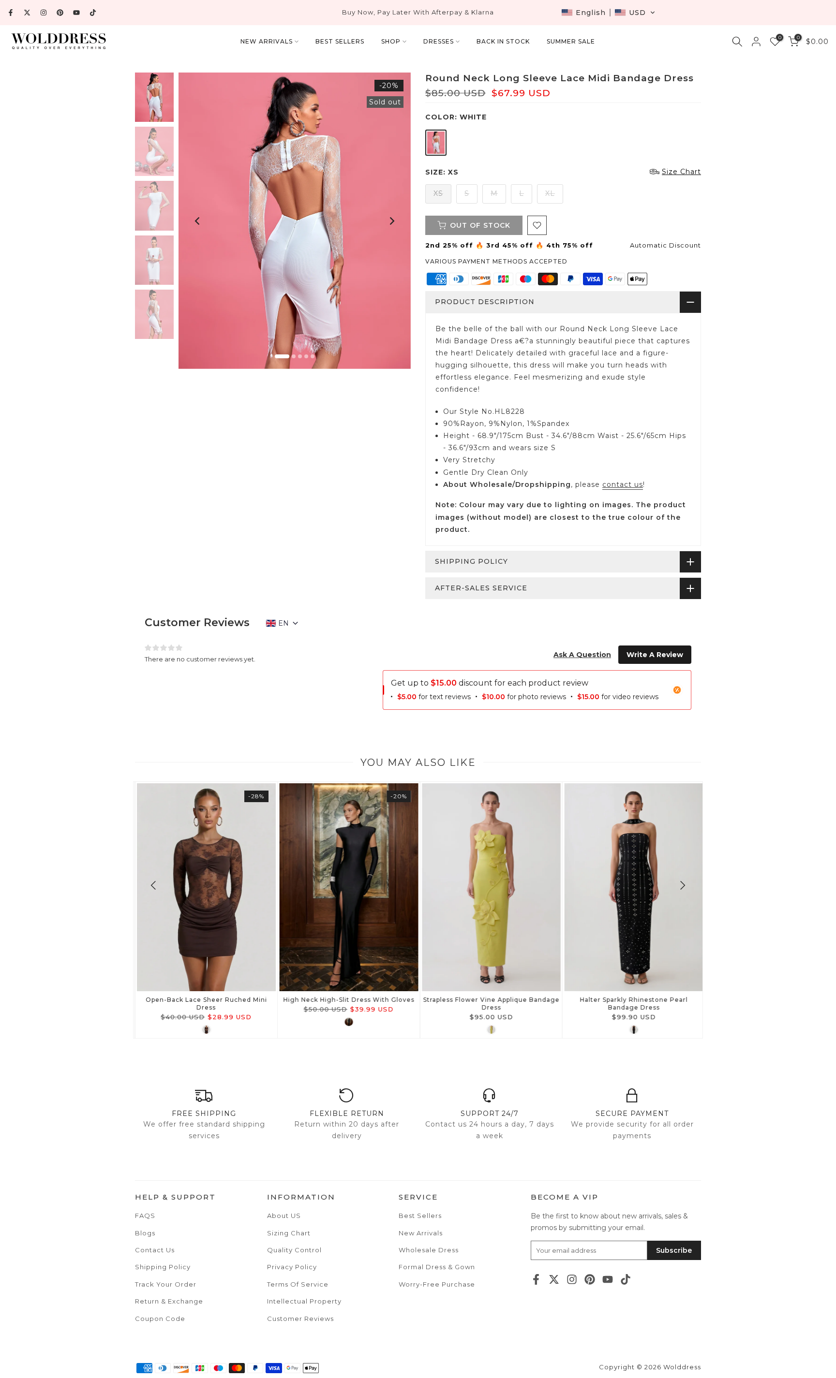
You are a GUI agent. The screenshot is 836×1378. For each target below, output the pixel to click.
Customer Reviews (300, 1318)
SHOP (391, 41)
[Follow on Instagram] (43, 12)
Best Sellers (420, 1215)
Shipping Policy (163, 1267)
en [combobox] (283, 623)
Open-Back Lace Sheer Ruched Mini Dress (204, 1003)
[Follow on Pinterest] (60, 12)
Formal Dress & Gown (437, 1267)
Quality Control (294, 1250)
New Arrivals (421, 1233)
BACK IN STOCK (503, 41)
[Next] (391, 221)
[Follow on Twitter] (27, 12)
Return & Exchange (169, 1301)
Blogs (145, 1233)
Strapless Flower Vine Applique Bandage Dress (489, 1003)
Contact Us (155, 1250)
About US (284, 1215)
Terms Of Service (297, 1284)
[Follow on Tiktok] (93, 12)
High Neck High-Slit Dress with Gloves (346, 999)
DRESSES (438, 41)
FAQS (145, 1215)
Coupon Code (160, 1318)
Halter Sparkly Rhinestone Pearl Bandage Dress (632, 1003)
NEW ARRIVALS (266, 41)
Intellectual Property (304, 1301)
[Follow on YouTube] (76, 12)
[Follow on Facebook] (10, 12)
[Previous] (198, 221)
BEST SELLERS (339, 41)
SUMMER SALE (571, 41)
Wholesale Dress (429, 1250)
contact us (622, 484)
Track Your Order (165, 1284)
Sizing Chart (289, 1233)
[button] (608, 12)
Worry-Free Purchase (437, 1284)
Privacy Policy (292, 1267)
